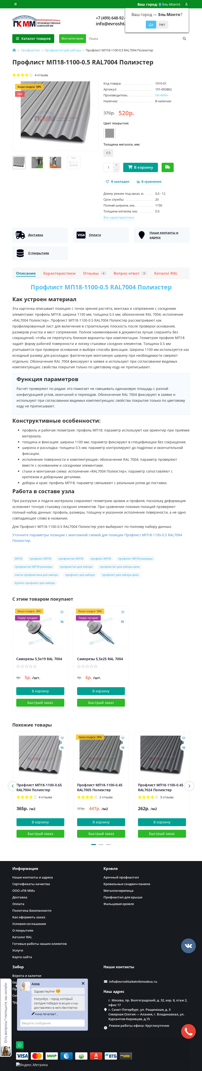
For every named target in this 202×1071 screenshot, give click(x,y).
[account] (186, 4)
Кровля (110, 868)
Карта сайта (22, 957)
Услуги (17, 950)
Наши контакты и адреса (32, 877)
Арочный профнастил (121, 877)
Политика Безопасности (31, 910)
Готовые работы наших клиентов (39, 943)
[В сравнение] (62, 621)
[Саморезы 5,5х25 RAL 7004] (101, 631)
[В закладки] (62, 612)
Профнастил (30, 50)
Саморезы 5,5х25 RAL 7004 (100, 658)
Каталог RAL (165, 273)
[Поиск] (184, 38)
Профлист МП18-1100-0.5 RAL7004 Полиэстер (101, 287)
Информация (25, 868)
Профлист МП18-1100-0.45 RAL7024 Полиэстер (160, 787)
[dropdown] (15, 4)
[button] (93, 844)
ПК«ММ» (161, 95)
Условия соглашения (29, 924)
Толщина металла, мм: (121, 144)
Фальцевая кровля (118, 904)
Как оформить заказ (28, 917)
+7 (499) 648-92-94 (112, 18)
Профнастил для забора (63, 50)
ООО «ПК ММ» (23, 890)
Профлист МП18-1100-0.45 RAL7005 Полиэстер (99, 787)
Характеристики (59, 273)
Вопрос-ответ (129, 273)
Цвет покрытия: (116, 123)
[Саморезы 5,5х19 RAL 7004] (40, 631)
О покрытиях (22, 930)
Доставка (19, 897)
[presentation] (13, 786)
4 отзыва (40, 75)
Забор (18, 966)
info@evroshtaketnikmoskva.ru (133, 981)
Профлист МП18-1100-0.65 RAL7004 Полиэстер (39, 787)
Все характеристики (118, 217)
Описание (26, 273)
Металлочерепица (118, 890)
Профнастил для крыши (122, 897)
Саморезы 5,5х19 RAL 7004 (39, 658)
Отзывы (93, 273)
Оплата (18, 904)
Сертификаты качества (31, 884)
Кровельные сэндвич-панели (126, 884)
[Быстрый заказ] (168, 167)
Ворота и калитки (26, 975)
